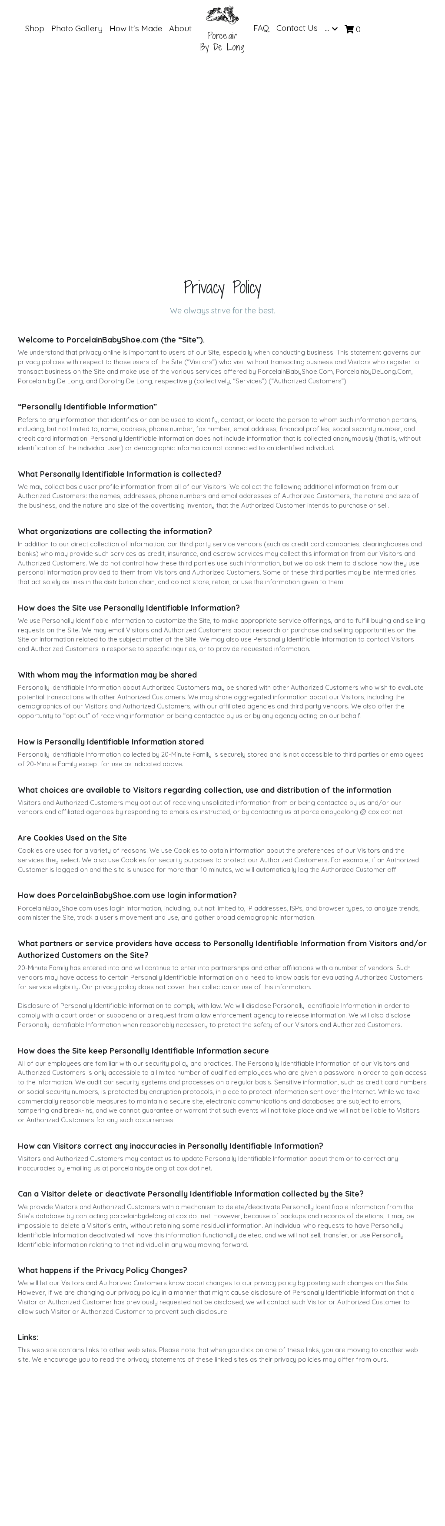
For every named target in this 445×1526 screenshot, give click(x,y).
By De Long (222, 47)
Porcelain (223, 36)
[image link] (222, 14)
